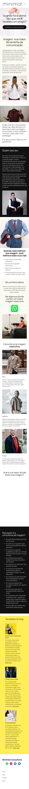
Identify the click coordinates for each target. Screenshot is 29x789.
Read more (8, 663)
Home (3, 771)
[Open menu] (25, 4)
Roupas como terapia (11, 679)
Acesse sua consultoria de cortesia (14, 27)
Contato (4, 778)
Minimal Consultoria (12, 759)
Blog (3, 775)
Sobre (3, 781)
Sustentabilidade (10, 723)
